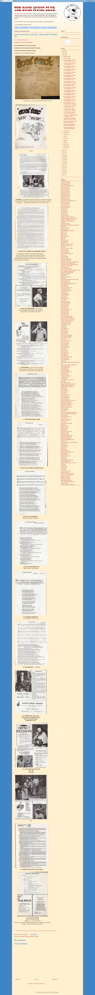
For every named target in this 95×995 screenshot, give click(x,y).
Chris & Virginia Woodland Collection (26, 936)
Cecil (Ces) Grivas (65, 276)
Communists (63, 291)
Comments (65, 43)
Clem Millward (64, 284)
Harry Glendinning (65, 337)
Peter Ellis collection (65, 416)
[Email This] (31, 934)
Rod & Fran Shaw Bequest (67, 439)
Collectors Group (64, 289)
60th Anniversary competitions (67, 200)
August (65, 134)
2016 (63, 163)
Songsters (63, 458)
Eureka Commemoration (66, 320)
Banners (63, 226)
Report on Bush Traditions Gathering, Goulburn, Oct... (69, 125)
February (66, 146)
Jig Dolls (63, 361)
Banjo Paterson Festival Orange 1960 (69, 225)
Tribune (62, 465)
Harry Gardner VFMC (65, 336)
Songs (62, 457)
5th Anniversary (64, 197)
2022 (63, 152)
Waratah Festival (64, 476)
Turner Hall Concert (65, 470)
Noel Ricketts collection (66, 402)
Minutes (62, 393)
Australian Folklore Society (67, 217)
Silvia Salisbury (64, 453)
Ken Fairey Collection (65, 371)
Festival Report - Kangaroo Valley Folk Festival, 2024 (69, 118)
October (65, 130)
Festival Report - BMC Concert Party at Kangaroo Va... (70, 122)
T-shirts (62, 464)
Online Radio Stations (65, 407)
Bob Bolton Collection (65, 244)
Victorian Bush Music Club (66, 473)
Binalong (63, 237)
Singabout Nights (64, 455)
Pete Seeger (63, 415)
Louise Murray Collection (66, 379)
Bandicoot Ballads (65, 223)
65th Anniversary (64, 202)
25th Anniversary (64, 188)
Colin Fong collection (65, 287)
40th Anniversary (64, 193)
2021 (63, 154)
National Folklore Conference (67, 400)
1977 (63, 174)
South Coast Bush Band (66, 460)
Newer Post (17, 979)
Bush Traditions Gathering (66, 271)
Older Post (55, 979)
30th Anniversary (64, 191)
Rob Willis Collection (65, 436)
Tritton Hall (63, 466)
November (66, 58)
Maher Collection (64, 382)
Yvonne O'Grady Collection (67, 484)
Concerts (63, 297)
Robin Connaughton (65, 438)
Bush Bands (63, 256)
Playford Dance (64, 420)
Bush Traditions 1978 (65, 268)
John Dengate (64, 367)
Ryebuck (63, 443)
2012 (63, 171)
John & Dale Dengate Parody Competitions (70, 362)
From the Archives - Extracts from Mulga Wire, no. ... (69, 63)
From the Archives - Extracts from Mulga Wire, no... (69, 79)
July (65, 136)
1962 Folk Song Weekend (66, 185)
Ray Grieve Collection (65, 431)
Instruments (63, 350)
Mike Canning (64, 390)
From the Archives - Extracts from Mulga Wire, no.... (69, 88)
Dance (62, 299)
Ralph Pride (63, 428)
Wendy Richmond (65, 479)
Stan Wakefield (64, 461)
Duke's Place (64, 314)
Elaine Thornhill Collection (66, 317)
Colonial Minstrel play (65, 290)
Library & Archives (65, 375)
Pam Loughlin (64, 409)
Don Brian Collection (65, 309)
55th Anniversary (64, 196)
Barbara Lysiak (64, 227)
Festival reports (64, 324)
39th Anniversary (64, 192)
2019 (63, 157)
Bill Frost (63, 234)
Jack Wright (63, 354)
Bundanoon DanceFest (66, 253)
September (66, 132)
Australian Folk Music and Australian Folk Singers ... (69, 128)
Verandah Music (64, 472)
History (43, 27)
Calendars (63, 275)
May (65, 140)
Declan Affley (64, 306)
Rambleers (63, 430)
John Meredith (64, 370)
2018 (63, 159)
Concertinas (63, 295)
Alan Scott (63, 210)
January (65, 147)
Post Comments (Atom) (39, 983)
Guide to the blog (52, 27)
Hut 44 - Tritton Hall (34, 27)
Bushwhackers (64, 274)
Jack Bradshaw (64, 352)
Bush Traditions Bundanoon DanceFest (69, 270)
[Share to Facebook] (34, 934)
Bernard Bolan (64, 229)
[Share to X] (33, 934)
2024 (63, 54)
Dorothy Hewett (64, 312)
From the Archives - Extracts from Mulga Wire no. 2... (69, 91)
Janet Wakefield (64, 359)
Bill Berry (63, 233)
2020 (63, 155)
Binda (62, 238)
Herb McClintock (64, 347)
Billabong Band (64, 236)
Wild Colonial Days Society (67, 481)
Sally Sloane (63, 445)
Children (63, 278)
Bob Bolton (63, 242)
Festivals (36, 936)
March (65, 144)
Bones (62, 246)
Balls (62, 222)
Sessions (63, 449)
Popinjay (63, 424)
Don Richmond (64, 310)
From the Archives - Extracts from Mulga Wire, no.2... (69, 94)
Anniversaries (64, 215)
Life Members (64, 377)
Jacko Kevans (64, 355)
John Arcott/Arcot (64, 366)
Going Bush (63, 332)
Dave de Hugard (64, 303)
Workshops (63, 483)
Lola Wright (63, 378)
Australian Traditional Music (67, 221)
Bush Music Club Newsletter (67, 263)
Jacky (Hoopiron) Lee (65, 356)
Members (63, 388)
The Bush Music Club (34, 8)
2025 (63, 52)
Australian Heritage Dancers (67, 219)
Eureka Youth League (65, 321)
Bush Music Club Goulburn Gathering (69, 261)
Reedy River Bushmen (66, 435)
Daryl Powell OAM (65, 302)
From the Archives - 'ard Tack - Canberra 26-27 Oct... (70, 106)
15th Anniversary (64, 184)
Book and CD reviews (65, 248)
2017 (63, 161)
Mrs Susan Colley (65, 394)
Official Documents (65, 405)
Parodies (63, 411)
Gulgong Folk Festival (65, 335)
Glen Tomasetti (64, 331)
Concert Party (64, 294)
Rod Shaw (63, 441)
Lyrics (62, 381)
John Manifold (64, 368)
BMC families (64, 240)
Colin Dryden (64, 286)
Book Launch (64, 249)
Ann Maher (63, 214)
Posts (64, 41)
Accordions (63, 208)
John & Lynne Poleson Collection (68, 364)
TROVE (62, 468)
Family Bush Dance (65, 323)
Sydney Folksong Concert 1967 (68, 462)
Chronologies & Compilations (67, 283)
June (65, 138)
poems (62, 422)
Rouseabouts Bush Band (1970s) (68, 442)
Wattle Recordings (65, 477)
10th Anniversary (64, 183)
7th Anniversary (64, 204)
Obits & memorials (65, 404)
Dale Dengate (64, 298)
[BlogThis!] (32, 934)
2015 (63, 165)
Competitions (64, 293)
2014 (63, 167)
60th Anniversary (64, 199)
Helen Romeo (64, 342)
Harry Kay (63, 339)
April (65, 142)
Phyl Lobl (63, 417)
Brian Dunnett (64, 251)
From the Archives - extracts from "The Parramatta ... (69, 112)
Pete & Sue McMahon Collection (68, 413)
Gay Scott (63, 329)
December (66, 56)
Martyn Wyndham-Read (66, 386)
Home (17, 27)
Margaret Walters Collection (67, 385)
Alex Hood (63, 212)
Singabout (63, 454)
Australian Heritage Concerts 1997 (68, 218)
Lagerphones (64, 373)
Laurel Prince (64, 374)
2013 (63, 169)
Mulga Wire (63, 396)
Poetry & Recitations (65, 423)
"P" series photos (64, 181)
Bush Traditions (64, 267)
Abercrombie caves (65, 206)
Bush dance (63, 257)
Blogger (56, 992)
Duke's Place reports (65, 316)
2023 (63, 150)
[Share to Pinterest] (36, 934)
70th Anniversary (64, 203)
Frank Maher (64, 328)
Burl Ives (63, 255)
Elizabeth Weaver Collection (67, 318)
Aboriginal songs (64, 207)
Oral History (63, 408)
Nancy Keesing (64, 398)
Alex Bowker (63, 211)
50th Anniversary (64, 195)
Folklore (62, 327)
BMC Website (24, 27)
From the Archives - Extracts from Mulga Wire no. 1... (69, 60)
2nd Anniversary (64, 189)
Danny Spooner (64, 301)
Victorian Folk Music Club (66, 475)
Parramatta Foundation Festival (68, 412)
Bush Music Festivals (65, 265)
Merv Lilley (63, 389)
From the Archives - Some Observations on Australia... (69, 103)
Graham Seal (64, 333)
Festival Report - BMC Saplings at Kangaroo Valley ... (70, 115)
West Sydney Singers (65, 480)
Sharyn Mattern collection (66, 451)
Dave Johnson (64, 305)
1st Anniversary (64, 187)
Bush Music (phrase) (65, 259)
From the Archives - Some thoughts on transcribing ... (69, 109)
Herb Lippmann (64, 346)
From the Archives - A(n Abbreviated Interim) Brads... (70, 82)
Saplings (63, 447)
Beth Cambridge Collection (67, 230)
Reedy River (63, 434)
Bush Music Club (21, 13)
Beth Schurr (63, 231)
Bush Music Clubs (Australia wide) (68, 264)
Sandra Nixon (64, 446)
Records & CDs (64, 432)
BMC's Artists (64, 241)
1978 (63, 173)
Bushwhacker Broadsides (66, 272)
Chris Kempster (64, 280)
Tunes (62, 469)
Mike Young (63, 392)
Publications (63, 426)
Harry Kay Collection (65, 340)
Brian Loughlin (64, 252)
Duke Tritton (63, 313)
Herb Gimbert (64, 344)
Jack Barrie (63, 351)
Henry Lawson (64, 343)
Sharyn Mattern (64, 450)
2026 (63, 50)
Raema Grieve (64, 427)
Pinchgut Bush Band (65, 419)
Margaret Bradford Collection (67, 383)
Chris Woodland (64, 282)
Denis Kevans (64, 308)
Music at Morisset (65, 397)
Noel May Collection (65, 401)
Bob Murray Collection (66, 245)
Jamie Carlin (63, 358)
